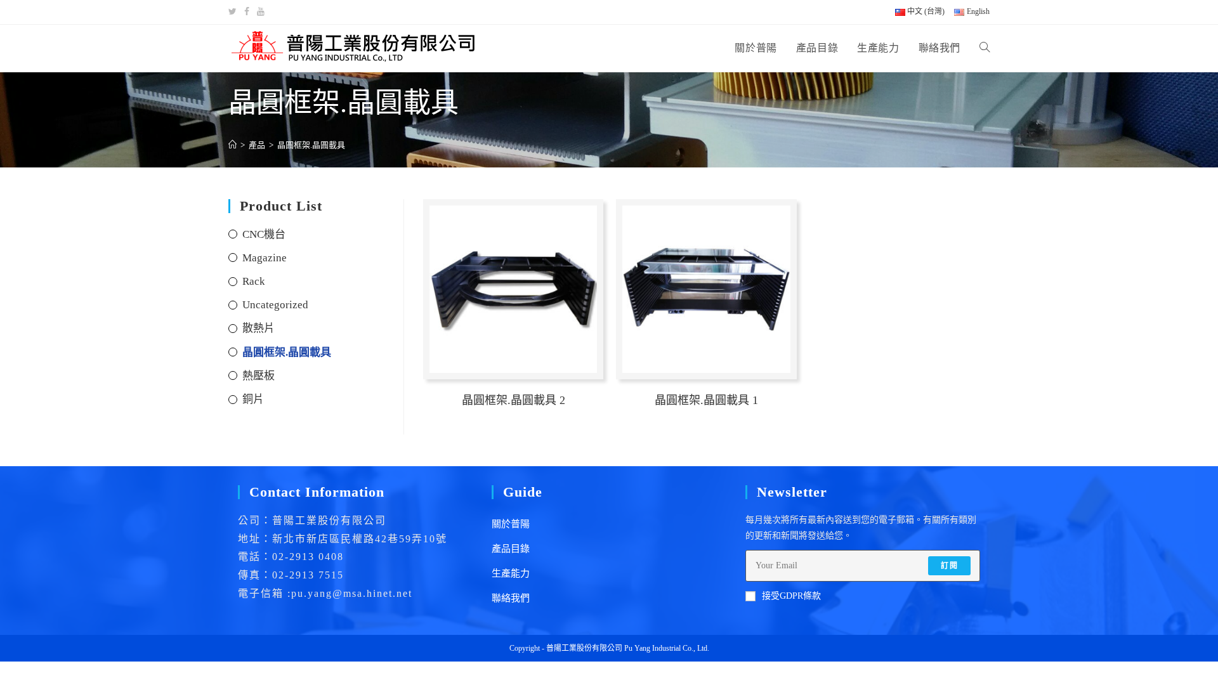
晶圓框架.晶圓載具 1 (706, 400)
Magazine (264, 258)
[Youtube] (260, 12)
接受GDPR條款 (791, 596)
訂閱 (949, 565)
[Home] (232, 145)
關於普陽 (511, 524)
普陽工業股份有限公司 (584, 648)
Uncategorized (275, 305)
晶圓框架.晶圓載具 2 (513, 400)
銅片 (253, 399)
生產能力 (511, 573)
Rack (253, 281)
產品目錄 (511, 549)
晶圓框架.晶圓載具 (286, 352)
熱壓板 (258, 376)
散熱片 (258, 328)
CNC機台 (263, 234)
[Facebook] (246, 12)
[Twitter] (234, 12)
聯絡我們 (511, 598)
